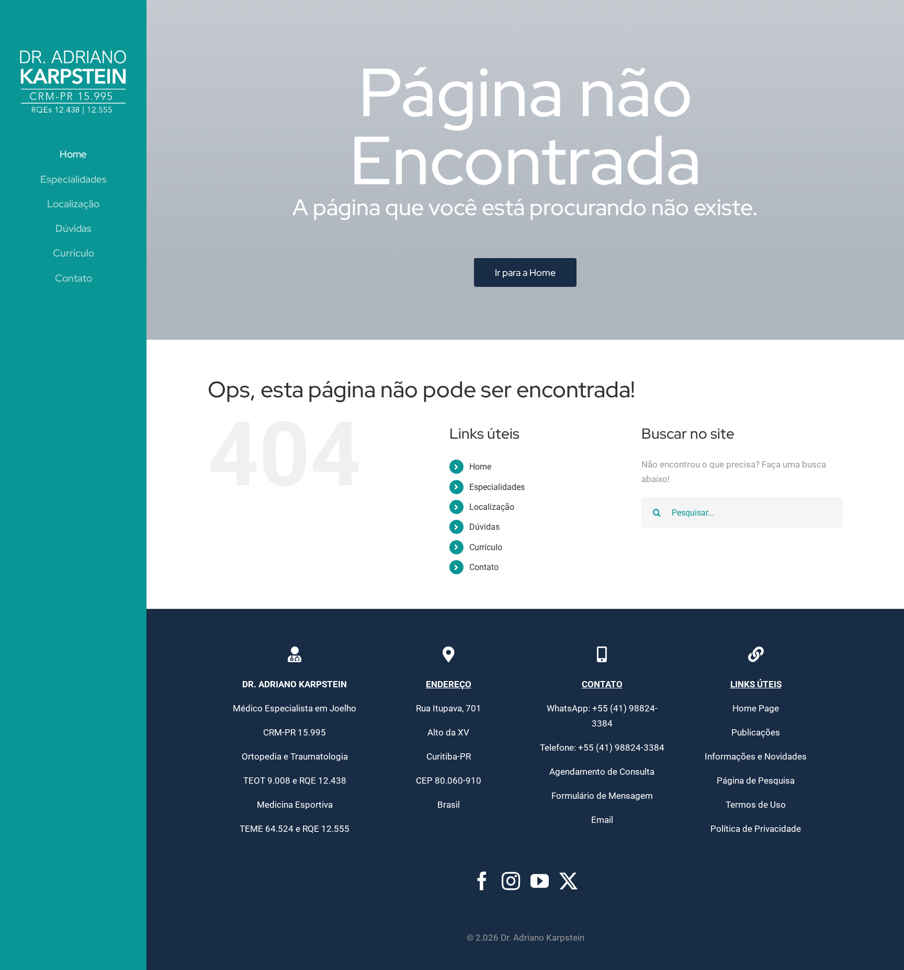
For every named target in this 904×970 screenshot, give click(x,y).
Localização (491, 507)
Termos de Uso (756, 804)
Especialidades (497, 487)
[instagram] (511, 881)
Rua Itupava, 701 (448, 708)
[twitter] (568, 881)
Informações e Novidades (756, 756)
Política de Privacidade (755, 828)
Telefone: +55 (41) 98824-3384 (602, 747)
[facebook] (482, 881)
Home (480, 467)
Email (602, 820)
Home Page (755, 708)
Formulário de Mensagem (602, 795)
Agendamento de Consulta (601, 771)
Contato (484, 567)
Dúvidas (484, 527)
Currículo (485, 547)
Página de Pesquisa (756, 780)
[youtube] (539, 881)
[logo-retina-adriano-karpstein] (73, 48)
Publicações (755, 732)
